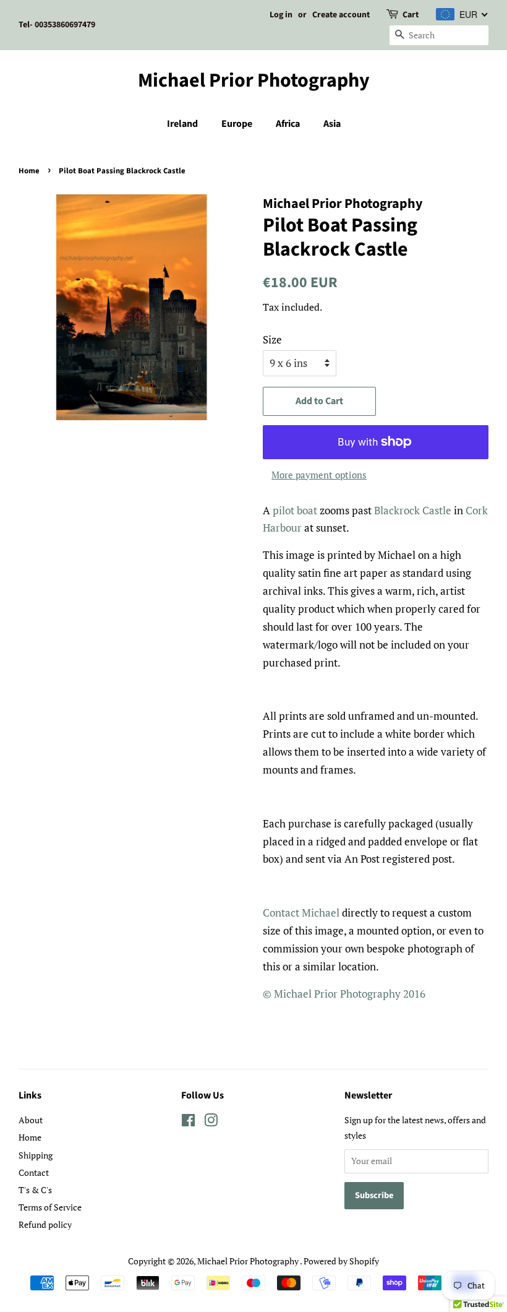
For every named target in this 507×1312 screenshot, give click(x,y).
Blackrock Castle (412, 510)
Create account (341, 15)
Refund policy (45, 1224)
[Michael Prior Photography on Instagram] (211, 1122)
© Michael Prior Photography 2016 (344, 993)
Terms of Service (50, 1207)
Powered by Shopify (341, 1261)
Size (272, 339)
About (31, 1120)
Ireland (182, 124)
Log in (281, 15)
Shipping (36, 1155)
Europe (236, 124)
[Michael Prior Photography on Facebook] (188, 1122)
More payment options (319, 474)
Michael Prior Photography (254, 80)
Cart (411, 15)
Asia (332, 124)
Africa (288, 124)
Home (29, 170)
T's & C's (35, 1190)
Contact (34, 1172)
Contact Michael (301, 912)
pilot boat (295, 510)
